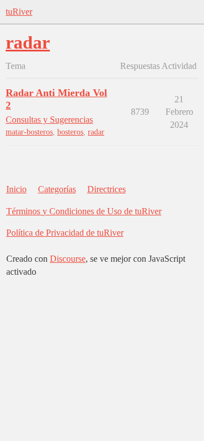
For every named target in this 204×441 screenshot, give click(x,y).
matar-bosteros (29, 132)
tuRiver (19, 11)
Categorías (57, 189)
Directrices (106, 189)
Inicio (16, 189)
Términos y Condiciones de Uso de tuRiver (84, 211)
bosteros (70, 132)
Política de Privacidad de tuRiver (65, 232)
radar (96, 132)
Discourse (68, 258)
